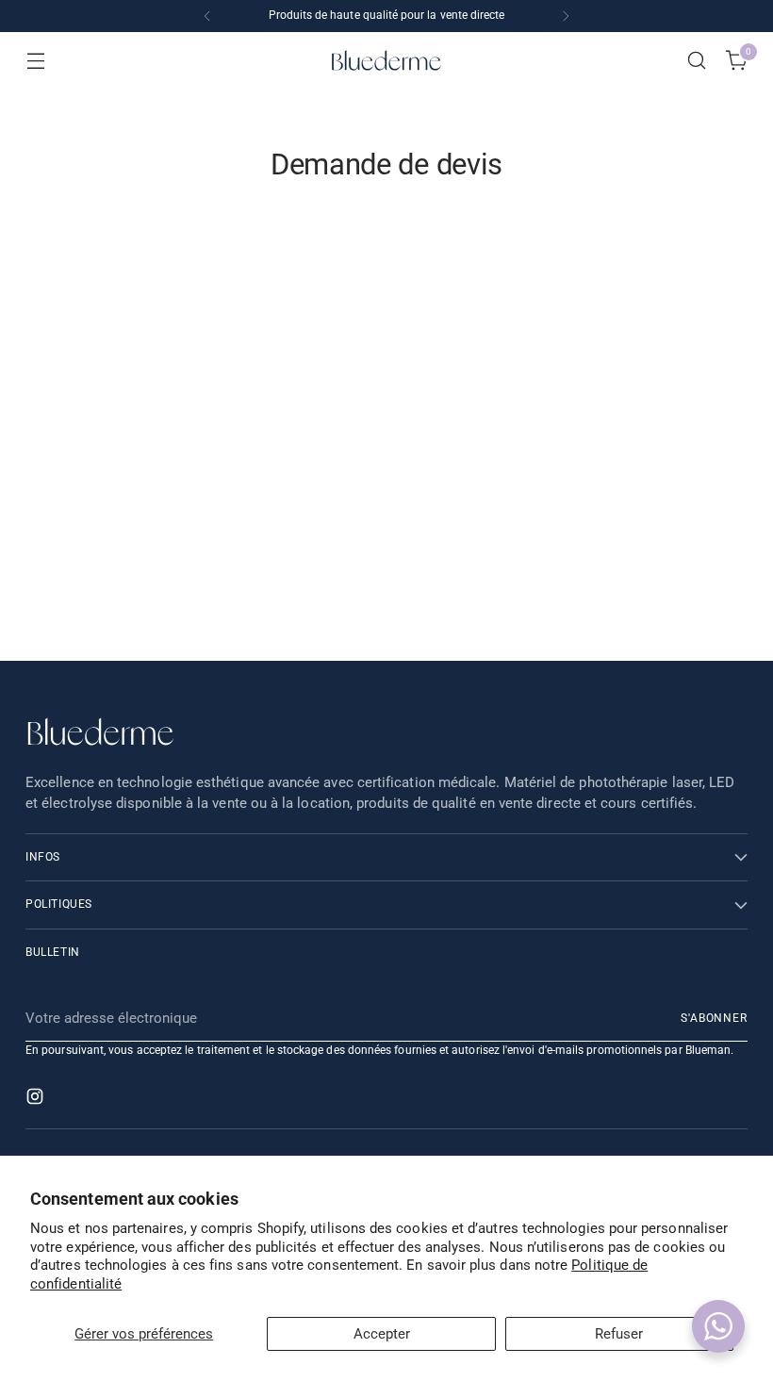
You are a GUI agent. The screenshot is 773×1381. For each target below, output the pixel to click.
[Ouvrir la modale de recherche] (697, 60)
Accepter (382, 1333)
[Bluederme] (386, 60)
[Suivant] (565, 16)
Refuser (619, 1333)
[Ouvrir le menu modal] (35, 60)
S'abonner (714, 1018)
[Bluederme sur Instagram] (36, 1099)
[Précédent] (207, 16)
